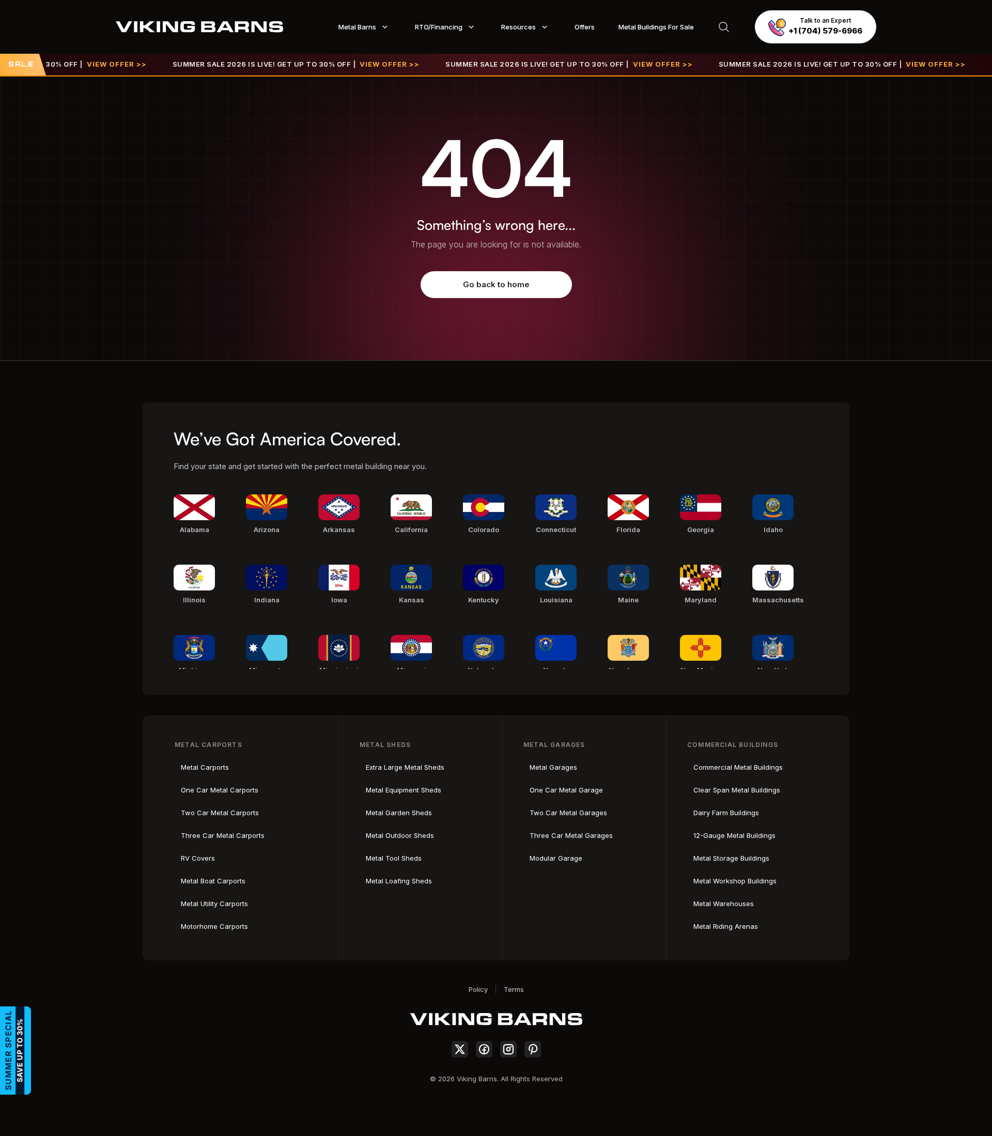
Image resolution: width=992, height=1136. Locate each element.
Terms (514, 989)
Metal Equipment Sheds (403, 790)
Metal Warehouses (723, 903)
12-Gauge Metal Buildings (734, 835)
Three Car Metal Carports (223, 835)
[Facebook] (484, 1049)
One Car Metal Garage (566, 790)
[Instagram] (508, 1049)
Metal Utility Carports (214, 903)
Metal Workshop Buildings (735, 881)
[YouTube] (532, 1049)
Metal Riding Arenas (725, 926)
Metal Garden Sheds (399, 812)
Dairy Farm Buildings (726, 812)
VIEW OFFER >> (93, 64)
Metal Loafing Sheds (399, 881)
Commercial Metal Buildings (738, 767)
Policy (478, 989)
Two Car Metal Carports (220, 812)
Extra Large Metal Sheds (405, 767)
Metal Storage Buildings (731, 858)
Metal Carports (205, 767)
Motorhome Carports (214, 926)
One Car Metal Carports (219, 790)
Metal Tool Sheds (394, 858)
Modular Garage (556, 858)
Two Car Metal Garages (568, 812)
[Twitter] (460, 1049)
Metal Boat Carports (213, 881)
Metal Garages (553, 767)
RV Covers (198, 858)
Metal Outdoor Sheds (400, 835)
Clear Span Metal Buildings (736, 790)
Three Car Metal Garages (571, 835)
